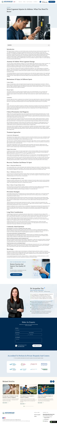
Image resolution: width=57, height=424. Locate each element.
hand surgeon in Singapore (43, 294)
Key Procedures (29, 1)
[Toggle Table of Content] (48, 45)
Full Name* (16, 328)
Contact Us (51, 1)
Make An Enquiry (16, 274)
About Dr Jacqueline (37, 414)
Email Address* (17, 332)
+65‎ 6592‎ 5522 (21, 346)
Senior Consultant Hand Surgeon (37, 290)
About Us (20, 1)
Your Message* (17, 337)
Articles (35, 416)
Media (24, 1)
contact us (45, 412)
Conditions (35, 1)
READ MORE (5, 402)
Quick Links (37, 412)
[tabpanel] (11, 393)
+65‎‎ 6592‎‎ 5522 (44, 2)
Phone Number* (31, 332)
